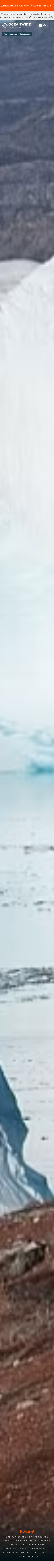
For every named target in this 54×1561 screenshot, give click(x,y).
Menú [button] (46, 25)
